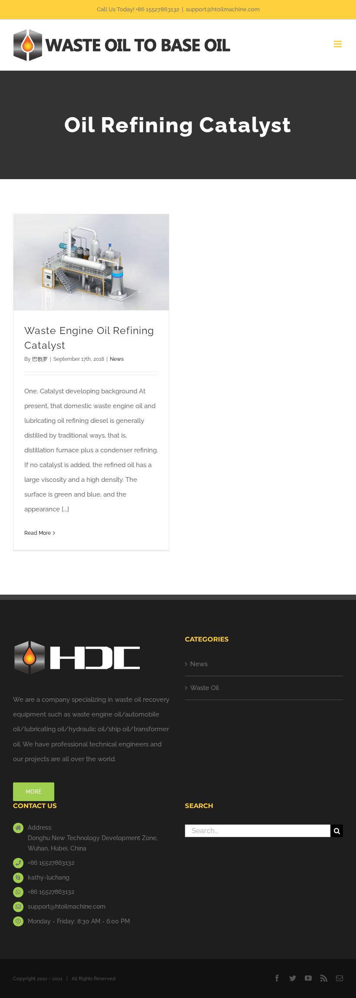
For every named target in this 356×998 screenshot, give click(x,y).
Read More (37, 533)
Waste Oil (204, 688)
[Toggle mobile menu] (338, 44)
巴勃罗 (40, 359)
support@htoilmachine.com (223, 9)
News (117, 359)
